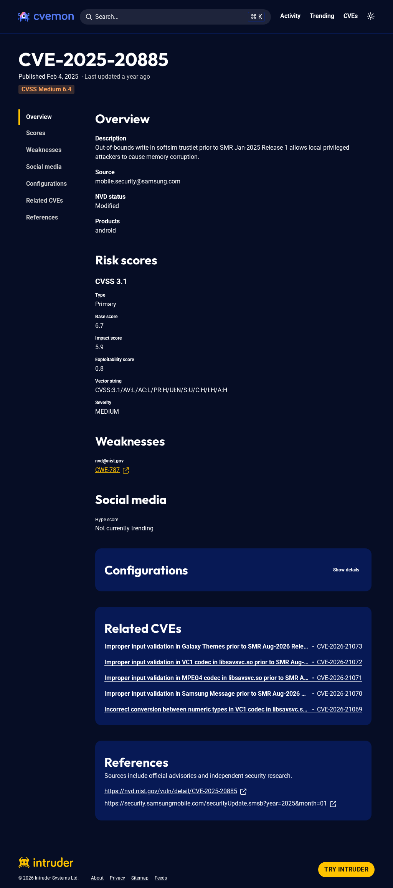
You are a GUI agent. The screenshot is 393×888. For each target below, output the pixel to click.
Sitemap (140, 878)
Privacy (117, 878)
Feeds (161, 878)
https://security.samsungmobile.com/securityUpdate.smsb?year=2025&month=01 (215, 803)
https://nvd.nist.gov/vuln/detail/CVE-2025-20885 (170, 791)
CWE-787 (107, 470)
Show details (346, 570)
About (97, 878)
